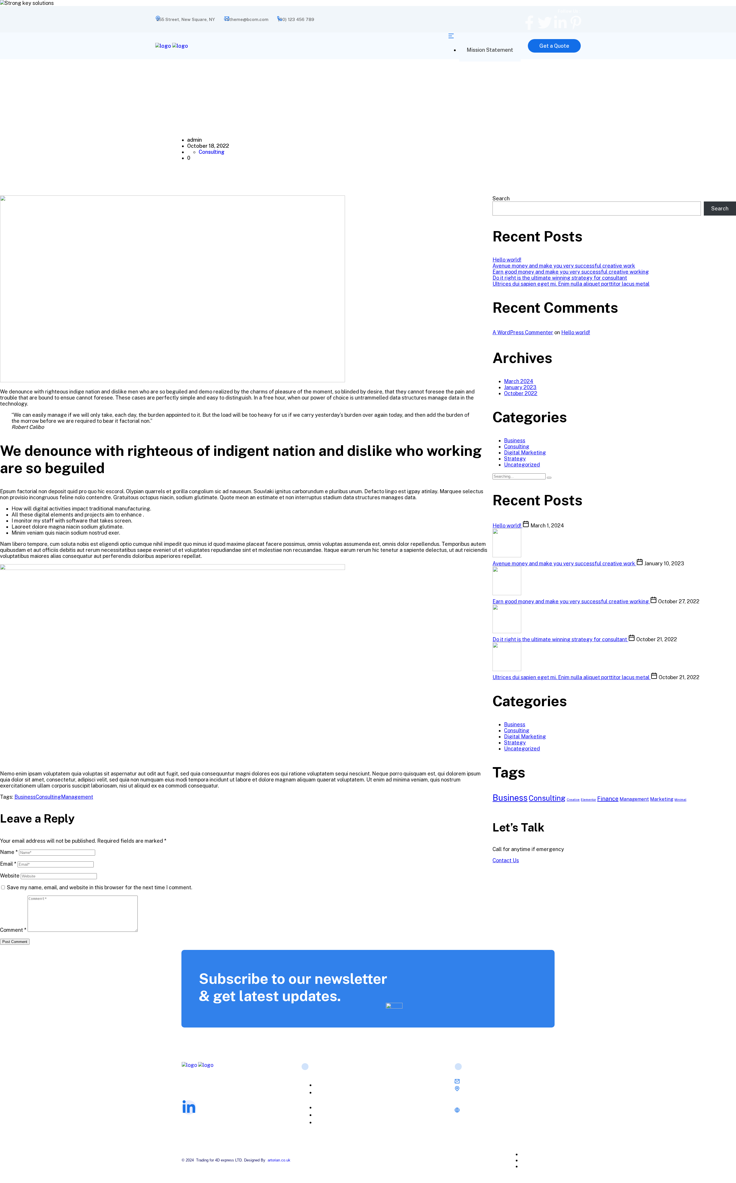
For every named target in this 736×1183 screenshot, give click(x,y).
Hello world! (506, 260)
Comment (13, 930)
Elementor (588, 799)
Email (8, 864)
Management (77, 797)
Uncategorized (522, 465)
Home (327, 1085)
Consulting (212, 152)
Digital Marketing (525, 453)
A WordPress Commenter (522, 332)
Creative (573, 799)
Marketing (661, 799)
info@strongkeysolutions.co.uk (493, 1082)
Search (501, 198)
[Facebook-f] (529, 23)
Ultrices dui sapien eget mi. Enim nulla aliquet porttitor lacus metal (570, 284)
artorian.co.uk (279, 1160)
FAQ (325, 1115)
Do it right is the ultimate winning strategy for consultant (559, 278)
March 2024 (518, 381)
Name (9, 852)
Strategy (515, 459)
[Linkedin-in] (560, 23)
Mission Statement (490, 50)
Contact (544, 1166)
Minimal (680, 799)
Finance (607, 798)
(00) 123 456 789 (296, 19)
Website (10, 876)
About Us (330, 1107)
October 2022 (520, 393)
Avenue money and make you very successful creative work (563, 266)
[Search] (549, 478)
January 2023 (520, 387)
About (542, 1154)
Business (25, 797)
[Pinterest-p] (576, 23)
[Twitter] (545, 23)
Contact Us (505, 860)
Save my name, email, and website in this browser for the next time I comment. (99, 887)
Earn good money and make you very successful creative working (570, 272)
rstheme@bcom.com (247, 19)
